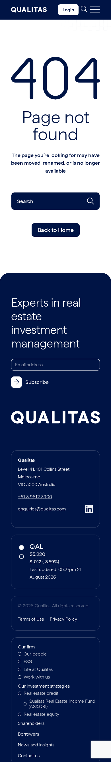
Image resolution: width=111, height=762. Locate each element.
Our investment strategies (44, 686)
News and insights (36, 745)
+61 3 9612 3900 (35, 496)
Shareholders (31, 723)
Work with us (37, 677)
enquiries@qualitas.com (42, 509)
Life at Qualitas (38, 669)
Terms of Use (31, 619)
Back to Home (56, 230)
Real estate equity (41, 714)
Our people (35, 654)
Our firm (26, 647)
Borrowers (28, 734)
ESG (28, 661)
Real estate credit (41, 693)
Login (68, 9)
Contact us (29, 756)
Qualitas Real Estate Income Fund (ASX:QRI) (62, 703)
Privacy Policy (63, 619)
